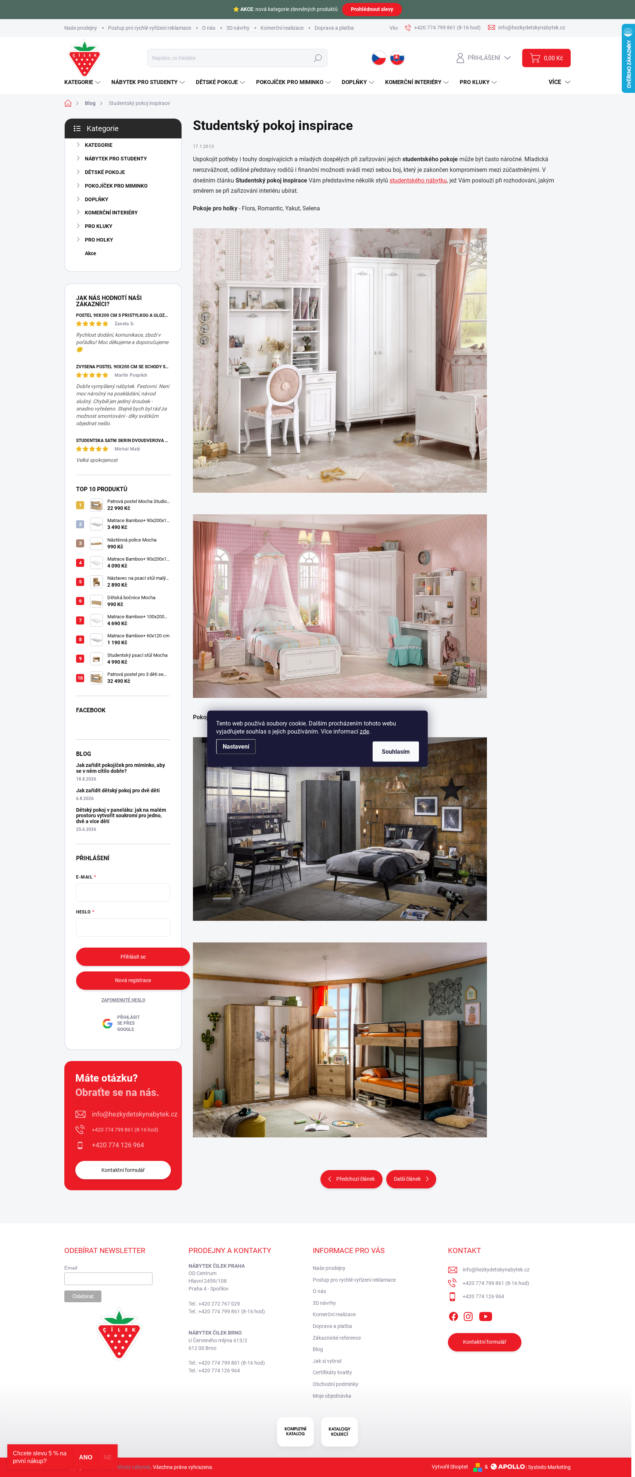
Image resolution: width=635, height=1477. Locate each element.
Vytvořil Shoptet (450, 1467)
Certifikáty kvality (332, 1372)
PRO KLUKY (98, 226)
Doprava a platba (334, 28)
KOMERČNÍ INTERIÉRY (111, 213)
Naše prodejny (80, 28)
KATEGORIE (98, 145)
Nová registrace (133, 980)
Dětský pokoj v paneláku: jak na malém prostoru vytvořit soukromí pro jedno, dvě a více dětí (121, 815)
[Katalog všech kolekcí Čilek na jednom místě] (295, 1432)
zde (364, 731)
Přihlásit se (133, 957)
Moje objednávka (332, 1396)
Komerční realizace (282, 28)
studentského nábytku (418, 180)
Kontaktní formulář (123, 1170)
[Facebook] (453, 1315)
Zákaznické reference (337, 1338)
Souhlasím (396, 751)
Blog (318, 1349)
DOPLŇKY (96, 199)
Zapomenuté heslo (123, 1000)
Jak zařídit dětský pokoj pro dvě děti (118, 790)
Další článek (407, 1179)
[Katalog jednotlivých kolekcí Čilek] (340, 1432)
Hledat (317, 58)
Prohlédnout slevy (372, 9)
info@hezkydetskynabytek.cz (134, 1114)
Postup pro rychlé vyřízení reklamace (149, 28)
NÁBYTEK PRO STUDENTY (116, 159)
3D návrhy (238, 28)
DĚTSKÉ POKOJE (105, 172)
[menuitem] (83, 82)
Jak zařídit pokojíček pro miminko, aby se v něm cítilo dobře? (120, 768)
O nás (208, 28)
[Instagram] (468, 1315)
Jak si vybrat (327, 1361)
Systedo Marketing (549, 1467)
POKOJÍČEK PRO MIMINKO (116, 186)
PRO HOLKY (99, 240)
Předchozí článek (355, 1179)
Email (70, 1268)
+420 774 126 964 (118, 1145)
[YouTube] (485, 1315)
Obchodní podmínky (335, 1384)
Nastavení (236, 746)
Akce (90, 253)
